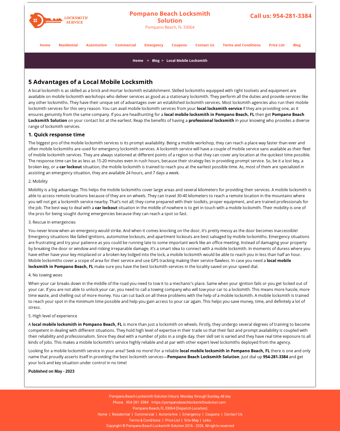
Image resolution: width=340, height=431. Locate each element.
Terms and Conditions (242, 45)
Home (45, 45)
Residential (68, 45)
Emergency (153, 45)
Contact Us (204, 45)
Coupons (179, 45)
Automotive (96, 45)
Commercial (125, 45)
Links (207, 420)
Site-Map (191, 420)
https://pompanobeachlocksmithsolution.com (189, 402)
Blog (297, 45)
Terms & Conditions (145, 420)
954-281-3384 (292, 15)
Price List (277, 45)
